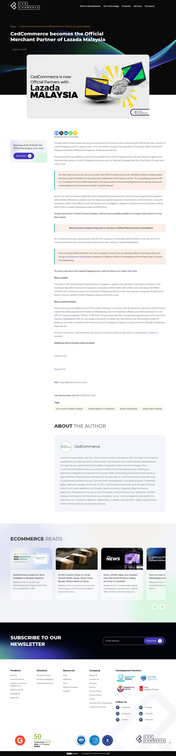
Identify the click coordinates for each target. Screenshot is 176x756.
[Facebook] (56, 133)
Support (66, 691)
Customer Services (97, 707)
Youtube (148, 707)
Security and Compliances (100, 703)
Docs (65, 683)
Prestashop (15, 694)
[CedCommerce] (25, 6)
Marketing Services (45, 683)
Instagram (126, 713)
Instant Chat (60, 356)
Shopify (13, 675)
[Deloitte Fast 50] (42, 740)
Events (92, 687)
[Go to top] (169, 742)
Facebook (142, 333)
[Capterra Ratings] (20, 740)
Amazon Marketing (45, 679)
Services (138, 6)
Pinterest (149, 720)
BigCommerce (16, 690)
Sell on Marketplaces (90, 6)
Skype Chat (59, 369)
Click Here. (132, 271)
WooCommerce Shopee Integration (86, 228)
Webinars (67, 679)
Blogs (13, 26)
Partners (93, 683)
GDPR (92, 699)
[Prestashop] (126, 688)
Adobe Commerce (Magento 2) (18, 684)
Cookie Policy (95, 695)
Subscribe (151, 641)
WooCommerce (17, 679)
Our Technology (111, 6)
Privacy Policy (95, 691)
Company (149, 6)
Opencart (14, 698)
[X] (61, 133)
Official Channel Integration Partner (71, 315)
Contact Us (94, 679)
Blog (116, 333)
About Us (93, 675)
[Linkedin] (66, 133)
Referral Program (70, 687)
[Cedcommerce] (151, 739)
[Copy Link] (75, 133)
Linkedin (149, 713)
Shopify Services (44, 675)
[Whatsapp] (70, 133)
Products (126, 6)
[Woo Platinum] (149, 678)
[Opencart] (126, 678)
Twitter (151, 333)
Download (21, 156)
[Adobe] (149, 688)
